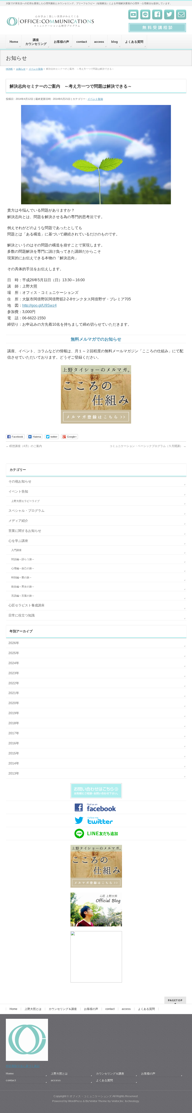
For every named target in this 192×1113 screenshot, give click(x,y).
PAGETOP (175, 1000)
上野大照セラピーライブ (25, 501)
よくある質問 (146, 1009)
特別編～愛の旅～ (21, 577)
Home (13, 1009)
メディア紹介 (18, 520)
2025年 (13, 653)
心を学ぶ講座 (18, 541)
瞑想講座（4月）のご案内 (24, 446)
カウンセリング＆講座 (63, 1009)
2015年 (13, 753)
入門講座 (16, 550)
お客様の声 (91, 1009)
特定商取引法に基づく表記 (23, 1066)
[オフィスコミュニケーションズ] (51, 22)
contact (109, 1009)
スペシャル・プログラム (26, 510)
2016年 (13, 743)
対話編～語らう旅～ (22, 559)
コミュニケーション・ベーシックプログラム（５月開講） (148, 446)
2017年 (13, 733)
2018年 (13, 723)
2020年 (13, 703)
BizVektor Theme (96, 1101)
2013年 (13, 773)
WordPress (75, 1101)
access (126, 1009)
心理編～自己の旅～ (22, 568)
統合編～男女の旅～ (22, 586)
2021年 (13, 693)
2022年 (13, 683)
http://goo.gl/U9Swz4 (39, 305)
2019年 (13, 713)
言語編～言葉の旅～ (22, 595)
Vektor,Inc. (117, 1101)
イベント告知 (95, 98)
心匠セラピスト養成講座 (26, 605)
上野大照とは (33, 1009)
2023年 (13, 673)
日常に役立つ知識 (21, 615)
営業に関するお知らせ (24, 531)
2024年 (13, 663)
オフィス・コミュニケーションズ (91, 1096)
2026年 (13, 643)
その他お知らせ (19, 481)
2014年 (13, 763)
